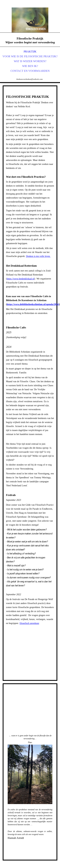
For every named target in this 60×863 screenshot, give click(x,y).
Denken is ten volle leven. (38, 256)
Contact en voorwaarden (30, 70)
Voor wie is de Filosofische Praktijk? (30, 56)
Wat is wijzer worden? (30, 61)
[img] (30, 19)
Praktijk (30, 51)
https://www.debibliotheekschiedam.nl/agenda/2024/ (33, 304)
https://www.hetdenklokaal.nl (20, 278)
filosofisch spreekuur (29, 623)
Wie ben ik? (30, 66)
